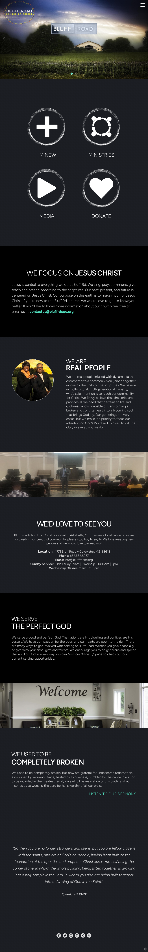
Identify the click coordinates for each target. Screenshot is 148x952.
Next (143, 39)
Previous (4, 39)
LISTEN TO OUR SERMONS (112, 794)
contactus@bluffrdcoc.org (52, 311)
